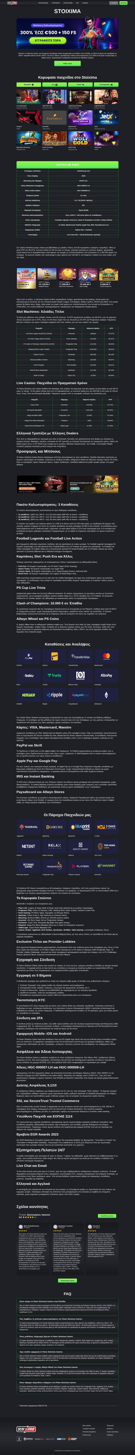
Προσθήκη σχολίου (107, 1216)
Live (53, 84)
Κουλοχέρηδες (105, 84)
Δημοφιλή (27, 84)
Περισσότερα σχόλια (67, 1280)
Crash (79, 84)
